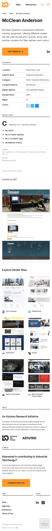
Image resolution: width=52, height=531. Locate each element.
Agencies (6, 506)
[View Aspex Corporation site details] (13, 375)
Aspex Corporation (13, 394)
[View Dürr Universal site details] (13, 292)
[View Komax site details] (39, 334)
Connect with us (16, 483)
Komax (34, 353)
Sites (18, 4)
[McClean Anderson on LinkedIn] (48, 51)
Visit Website (14, 52)
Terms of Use (7, 513)
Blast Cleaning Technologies (37, 395)
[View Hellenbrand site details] (39, 292)
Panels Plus (10, 353)
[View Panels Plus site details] (13, 334)
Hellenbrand (36, 311)
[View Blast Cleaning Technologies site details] (39, 375)
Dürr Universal (11, 311)
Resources (31, 4)
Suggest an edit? (9, 179)
